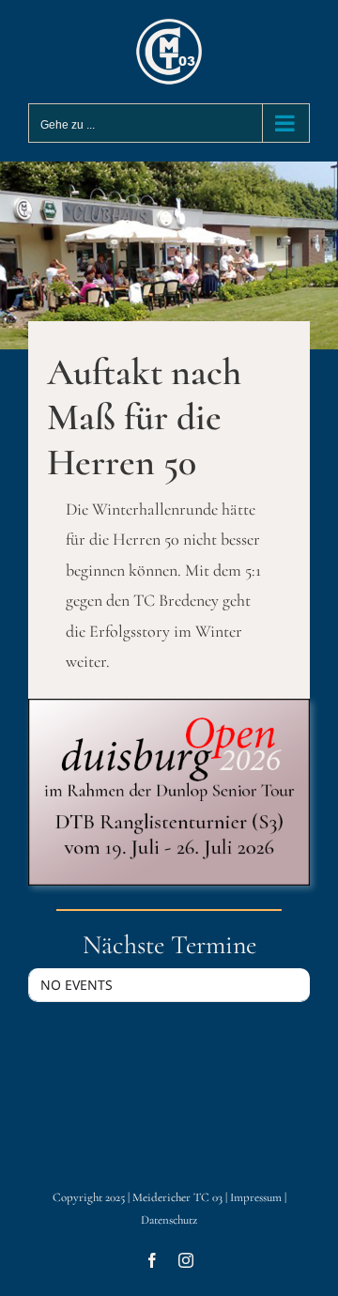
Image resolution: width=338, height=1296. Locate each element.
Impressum (256, 1197)
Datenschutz (169, 1219)
